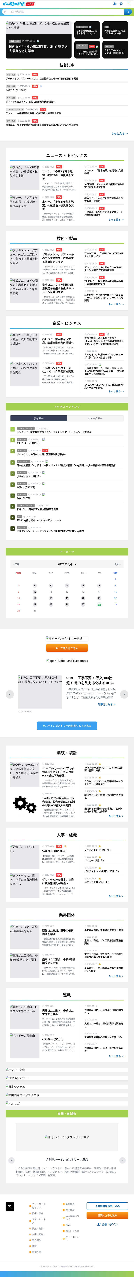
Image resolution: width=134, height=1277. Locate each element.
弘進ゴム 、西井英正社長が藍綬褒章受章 (37, 509)
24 (35, 604)
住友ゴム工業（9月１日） (97, 882)
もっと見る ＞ (119, 133)
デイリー (39, 418)
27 (83, 604)
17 (35, 598)
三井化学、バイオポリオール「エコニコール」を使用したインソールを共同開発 (103, 297)
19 (67, 598)
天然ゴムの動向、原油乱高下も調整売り (103, 1025)
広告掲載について (71, 1217)
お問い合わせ (71, 1231)
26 (67, 604)
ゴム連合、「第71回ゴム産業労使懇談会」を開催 (103, 969)
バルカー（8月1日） (94, 860)
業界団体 (35, 1240)
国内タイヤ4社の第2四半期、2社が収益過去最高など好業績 (103, 810)
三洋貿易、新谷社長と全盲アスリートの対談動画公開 (103, 213)
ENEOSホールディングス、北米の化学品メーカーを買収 (104, 386)
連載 (33, 1246)
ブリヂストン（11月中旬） (98, 849)
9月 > (118, 564)
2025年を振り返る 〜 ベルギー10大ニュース (39, 520)
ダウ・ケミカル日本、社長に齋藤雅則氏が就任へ (30, 101)
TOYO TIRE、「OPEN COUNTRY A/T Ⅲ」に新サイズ (103, 255)
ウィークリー (95, 418)
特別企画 (35, 1252)
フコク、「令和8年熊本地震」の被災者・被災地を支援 (33, 113)
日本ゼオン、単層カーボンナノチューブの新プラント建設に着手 (103, 356)
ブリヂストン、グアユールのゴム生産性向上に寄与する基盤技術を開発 (42, 78)
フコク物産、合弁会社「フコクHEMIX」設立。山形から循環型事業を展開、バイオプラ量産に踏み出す (104, 341)
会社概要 (69, 1204)
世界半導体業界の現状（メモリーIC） (103, 1037)
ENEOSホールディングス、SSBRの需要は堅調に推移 (103, 769)
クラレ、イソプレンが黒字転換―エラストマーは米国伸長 (103, 783)
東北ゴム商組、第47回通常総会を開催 (103, 929)
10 (35, 591)
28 (99, 604)
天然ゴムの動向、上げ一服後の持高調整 (103, 1049)
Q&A (66, 1225)
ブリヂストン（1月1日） (29, 476)
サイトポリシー (71, 1238)
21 (99, 598)
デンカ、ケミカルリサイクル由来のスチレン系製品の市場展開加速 (103, 269)
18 (51, 598)
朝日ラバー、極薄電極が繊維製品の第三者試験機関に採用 (103, 282)
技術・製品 (36, 1213)
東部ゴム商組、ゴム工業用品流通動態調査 (103, 942)
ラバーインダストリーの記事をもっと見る (67, 725)
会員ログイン (110, 1224)
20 (83, 598)
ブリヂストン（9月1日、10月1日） (102, 871)
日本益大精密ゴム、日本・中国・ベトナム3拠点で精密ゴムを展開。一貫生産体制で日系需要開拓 (104, 371)
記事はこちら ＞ (107, 704)
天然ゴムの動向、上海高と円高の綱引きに (103, 1011)
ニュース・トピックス (37, 1205)
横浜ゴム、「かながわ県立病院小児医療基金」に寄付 (103, 199)
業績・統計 (36, 1228)
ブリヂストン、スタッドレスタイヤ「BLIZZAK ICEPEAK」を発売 (50, 531)
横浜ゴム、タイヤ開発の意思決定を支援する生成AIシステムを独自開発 (42, 124)
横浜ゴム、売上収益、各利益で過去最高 (103, 796)
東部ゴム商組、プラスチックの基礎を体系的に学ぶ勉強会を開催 (103, 955)
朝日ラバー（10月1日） (29, 443)
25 (51, 604)
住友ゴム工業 (23, 498)
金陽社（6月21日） (26, 487)
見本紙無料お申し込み (107, 1206)
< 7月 (16, 564)
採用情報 (69, 1210)
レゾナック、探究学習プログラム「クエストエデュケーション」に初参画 (54, 432)
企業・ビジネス (37, 1221)
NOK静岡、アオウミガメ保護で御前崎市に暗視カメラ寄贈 (104, 186)
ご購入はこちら (69, 648)
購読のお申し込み (107, 1215)
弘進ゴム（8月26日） (16, 90)
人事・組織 (36, 1234)
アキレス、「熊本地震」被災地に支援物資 (103, 172)
